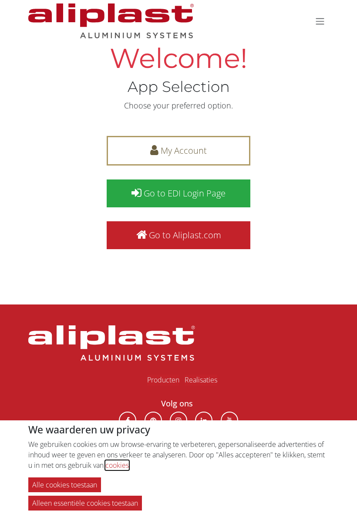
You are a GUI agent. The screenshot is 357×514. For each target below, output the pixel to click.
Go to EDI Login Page (183, 193)
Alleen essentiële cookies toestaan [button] (85, 503)
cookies (117, 465)
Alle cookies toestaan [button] (64, 485)
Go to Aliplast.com (184, 235)
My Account (182, 150)
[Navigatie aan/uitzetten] (320, 21)
